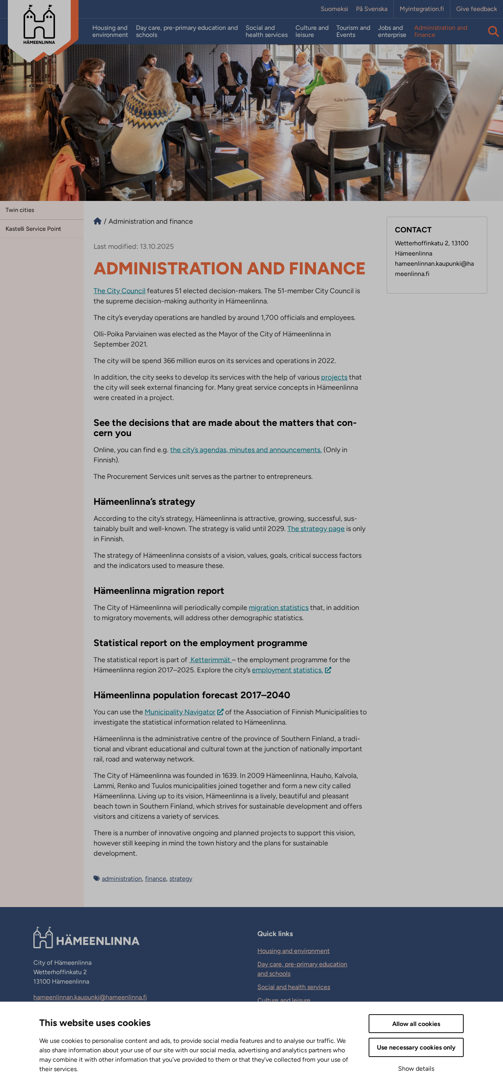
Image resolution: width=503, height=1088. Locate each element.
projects (334, 377)
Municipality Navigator (180, 712)
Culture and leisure (312, 31)
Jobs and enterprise (392, 31)
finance (155, 878)
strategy (180, 878)
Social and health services (267, 31)
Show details (416, 1068)
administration (122, 878)
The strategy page (316, 528)
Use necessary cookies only (416, 1047)
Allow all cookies (416, 1024)
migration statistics (278, 607)
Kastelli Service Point (33, 228)
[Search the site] (493, 31)
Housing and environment (110, 31)
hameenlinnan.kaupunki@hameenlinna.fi (90, 997)
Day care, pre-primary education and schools (187, 31)
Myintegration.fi (422, 9)
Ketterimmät (210, 659)
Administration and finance (440, 31)
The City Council (119, 291)
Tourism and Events (353, 31)
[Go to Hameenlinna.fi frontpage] (97, 221)
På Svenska (371, 9)
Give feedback (476, 9)
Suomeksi (334, 9)
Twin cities (20, 210)
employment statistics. (287, 670)
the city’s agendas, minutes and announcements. (246, 449)
